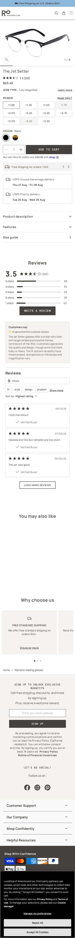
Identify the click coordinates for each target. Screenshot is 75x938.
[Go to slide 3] (40, 661)
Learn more (65, 90)
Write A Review (37, 311)
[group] (37, 805)
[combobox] (37, 396)
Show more (56, 390)
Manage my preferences (38, 913)
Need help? (65, 98)
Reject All (37, 922)
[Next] (68, 167)
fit (8, 389)
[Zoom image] (6, 59)
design (28, 389)
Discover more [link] (29, 648)
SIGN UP (37, 723)
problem (42, 389)
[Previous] (63, 167)
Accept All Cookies (37, 932)
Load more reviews (37, 485)
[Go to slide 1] (34, 661)
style (17, 389)
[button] (56, 13)
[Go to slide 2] (37, 661)
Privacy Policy (45, 899)
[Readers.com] (11, 13)
